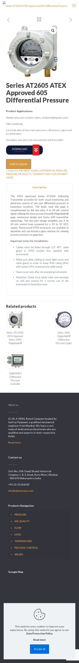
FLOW (17, 527)
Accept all (39, 648)
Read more (14, 442)
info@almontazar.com (20, 490)
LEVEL (17, 534)
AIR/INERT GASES (28, 170)
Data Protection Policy (39, 633)
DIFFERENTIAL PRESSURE (53, 170)
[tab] (39, 187)
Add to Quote (18, 164)
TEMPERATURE (23, 541)
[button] (53, 30)
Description (39, 187)
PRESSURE (11, 174)
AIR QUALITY (22, 521)
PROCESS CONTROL (26, 547)
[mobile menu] (74, 5)
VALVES (18, 554)
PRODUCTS (24, 174)
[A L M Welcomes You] (35, 5)
